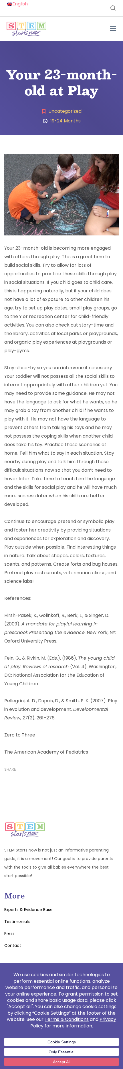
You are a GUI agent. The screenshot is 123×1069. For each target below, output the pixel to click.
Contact (12, 945)
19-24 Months (65, 121)
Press (9, 933)
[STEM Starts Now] (26, 29)
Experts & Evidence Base (28, 910)
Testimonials (17, 922)
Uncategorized (65, 111)
